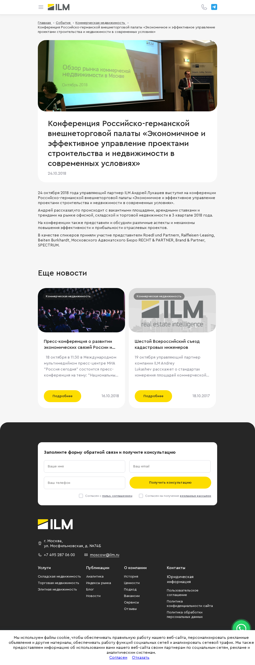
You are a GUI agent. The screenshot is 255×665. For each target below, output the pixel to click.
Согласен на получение (178, 495)
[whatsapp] (241, 629)
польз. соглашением (117, 495)
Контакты (176, 568)
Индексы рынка (98, 583)
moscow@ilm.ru (104, 555)
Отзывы (130, 609)
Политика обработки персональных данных (185, 615)
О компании (135, 568)
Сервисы (131, 602)
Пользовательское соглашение (182, 593)
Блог (90, 589)
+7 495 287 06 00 (59, 555)
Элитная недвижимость (57, 589)
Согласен (118, 658)
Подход (130, 589)
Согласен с (108, 495)
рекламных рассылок (195, 495)
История (131, 576)
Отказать (140, 658)
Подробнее (62, 396)
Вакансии (132, 596)
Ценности (132, 583)
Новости (93, 596)
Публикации (97, 568)
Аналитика (95, 576)
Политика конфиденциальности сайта (190, 604)
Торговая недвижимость (58, 583)
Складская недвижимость (59, 576)
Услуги (44, 568)
